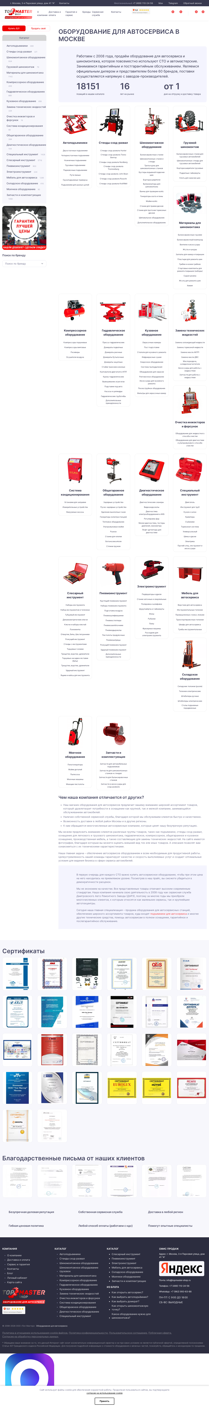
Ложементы (75, 629)
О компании (42, 13)
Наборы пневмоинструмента (113, 606)
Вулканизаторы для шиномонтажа (151, 185)
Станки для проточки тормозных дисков (151, 211)
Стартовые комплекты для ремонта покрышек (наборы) (190, 269)
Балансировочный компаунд (190, 240)
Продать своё (38, 28)
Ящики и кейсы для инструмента (75, 675)
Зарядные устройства (113, 502)
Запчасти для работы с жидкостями (189, 376)
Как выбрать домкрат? (125, 1301)
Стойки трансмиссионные (113, 367)
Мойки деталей (75, 769)
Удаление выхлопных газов (113, 512)
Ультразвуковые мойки (113, 527)
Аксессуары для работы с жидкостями (190, 369)
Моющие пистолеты (75, 784)
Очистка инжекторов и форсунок (21, 118)
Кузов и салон (190, 512)
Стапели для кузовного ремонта (151, 352)
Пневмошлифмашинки (113, 615)
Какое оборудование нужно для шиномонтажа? (131, 1316)
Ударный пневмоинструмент (113, 650)
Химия (190, 285)
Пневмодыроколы (113, 630)
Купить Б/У (14, 28)
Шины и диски (190, 536)
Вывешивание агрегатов (113, 381)
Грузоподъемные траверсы (75, 180)
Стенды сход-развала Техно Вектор (113, 156)
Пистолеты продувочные (113, 635)
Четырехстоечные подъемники (75, 155)
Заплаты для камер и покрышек (190, 254)
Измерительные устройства (75, 507)
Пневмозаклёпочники (113, 625)
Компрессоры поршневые (75, 342)
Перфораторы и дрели (151, 594)
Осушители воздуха (75, 357)
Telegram (173, 3)
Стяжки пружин (113, 546)
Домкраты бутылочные (113, 357)
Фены (151, 614)
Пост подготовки (151, 347)
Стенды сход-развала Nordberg (113, 162)
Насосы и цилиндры (113, 391)
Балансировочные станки (151, 155)
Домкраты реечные (113, 352)
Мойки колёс (151, 201)
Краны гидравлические (113, 377)
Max (161, 3)
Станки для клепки (113, 536)
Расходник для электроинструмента (151, 634)
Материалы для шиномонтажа (25, 74)
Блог (10, 1273)
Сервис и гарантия (18, 1264)
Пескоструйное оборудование (151, 388)
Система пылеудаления (151, 367)
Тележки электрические (190, 691)
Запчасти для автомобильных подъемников (113, 765)
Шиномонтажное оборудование (26, 59)
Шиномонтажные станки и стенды (151, 160)
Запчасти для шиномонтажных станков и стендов (113, 771)
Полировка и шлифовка (151, 604)
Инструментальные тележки (190, 610)
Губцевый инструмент (75, 615)
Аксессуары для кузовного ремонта (152, 382)
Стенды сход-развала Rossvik (113, 179)
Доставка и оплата (55, 13)
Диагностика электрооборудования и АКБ (151, 512)
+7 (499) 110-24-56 (143, 3)
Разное (113, 531)
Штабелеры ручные (190, 696)
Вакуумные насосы (75, 512)
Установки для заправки (75, 502)
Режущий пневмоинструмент (113, 645)
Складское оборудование (25, 183)
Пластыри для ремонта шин (189, 259)
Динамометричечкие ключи (75, 619)
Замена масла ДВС (190, 357)
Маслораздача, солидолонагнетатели (190, 362)
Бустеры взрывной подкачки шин (151, 173)
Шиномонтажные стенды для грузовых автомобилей (190, 162)
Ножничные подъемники (75, 160)
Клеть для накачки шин (189, 178)
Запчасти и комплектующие (24, 196)
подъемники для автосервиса (168, 913)
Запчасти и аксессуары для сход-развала (113, 785)
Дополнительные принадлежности (113, 401)
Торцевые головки (75, 649)
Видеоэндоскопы (151, 507)
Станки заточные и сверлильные (151, 599)
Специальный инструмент (26, 154)
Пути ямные (75, 175)
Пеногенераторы (75, 764)
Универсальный (190, 531)
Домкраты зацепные (113, 362)
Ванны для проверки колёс (152, 191)
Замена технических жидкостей (26, 108)
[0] (199, 13)
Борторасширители (151, 180)
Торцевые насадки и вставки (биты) (75, 659)
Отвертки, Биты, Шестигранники (75, 634)
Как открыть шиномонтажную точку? (130, 1307)
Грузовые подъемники (75, 165)
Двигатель (190, 502)
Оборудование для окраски (152, 372)
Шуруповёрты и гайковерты (151, 609)
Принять (104, 1401)
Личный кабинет (17, 1277)
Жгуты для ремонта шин (190, 281)
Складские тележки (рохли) (190, 686)
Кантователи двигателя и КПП (113, 372)
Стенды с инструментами (75, 644)
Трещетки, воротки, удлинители (75, 654)
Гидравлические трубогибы (113, 396)
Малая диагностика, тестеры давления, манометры (152, 524)
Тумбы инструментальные (190, 629)
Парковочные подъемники (75, 170)
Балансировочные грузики (190, 235)
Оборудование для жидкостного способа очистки (189, 434)
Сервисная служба (97, 13)
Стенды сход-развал (22, 51)
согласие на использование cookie (105, 1393)
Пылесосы (75, 774)
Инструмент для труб (190, 507)
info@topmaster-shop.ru (178, 1280)
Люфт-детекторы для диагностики (151, 531)
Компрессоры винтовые (75, 347)
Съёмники (189, 522)
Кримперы (190, 517)
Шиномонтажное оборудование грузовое (79, 1269)
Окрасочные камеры (151, 342)
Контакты (64, 3)
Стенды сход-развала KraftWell (113, 183)
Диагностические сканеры (152, 502)
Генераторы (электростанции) (113, 517)
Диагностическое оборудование (26, 146)
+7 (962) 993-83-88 (181, 1291)
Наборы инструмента (75, 605)
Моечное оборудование (23, 189)
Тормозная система (190, 527)
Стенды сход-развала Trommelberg (113, 167)
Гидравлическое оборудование (26, 93)
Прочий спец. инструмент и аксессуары (190, 547)
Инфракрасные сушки (151, 357)
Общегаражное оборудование (25, 137)
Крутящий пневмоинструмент (113, 601)
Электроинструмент (22, 171)
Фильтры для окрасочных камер (151, 393)
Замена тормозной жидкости (190, 347)
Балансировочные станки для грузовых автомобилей (190, 155)
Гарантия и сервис (71, 13)
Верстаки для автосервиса (190, 605)
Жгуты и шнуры (190, 249)
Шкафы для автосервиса (190, 624)
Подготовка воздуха (113, 610)
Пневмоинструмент (21, 165)
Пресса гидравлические (113, 342)
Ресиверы (75, 352)
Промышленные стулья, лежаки (189, 615)
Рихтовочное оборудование (151, 377)
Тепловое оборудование (113, 522)
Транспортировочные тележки (190, 619)
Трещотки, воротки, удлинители (75, 665)
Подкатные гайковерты (189, 173)
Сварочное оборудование (151, 362)
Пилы (151, 623)
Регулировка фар (151, 519)
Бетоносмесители (113, 541)
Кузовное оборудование (24, 101)
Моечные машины (75, 779)
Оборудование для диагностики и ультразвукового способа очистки (190, 443)
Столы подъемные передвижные (190, 706)
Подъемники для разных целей (75, 185)
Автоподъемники (20, 45)
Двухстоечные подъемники (75, 150)
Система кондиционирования (25, 127)
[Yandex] (181, 1268)
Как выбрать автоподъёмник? (130, 1296)
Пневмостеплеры (113, 620)
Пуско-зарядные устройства (113, 507)
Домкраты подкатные (113, 347)
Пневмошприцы (113, 640)
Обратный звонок (192, 3)
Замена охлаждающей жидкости (190, 342)
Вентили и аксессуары (190, 244)
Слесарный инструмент (24, 160)
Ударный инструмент (75, 670)
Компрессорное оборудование (25, 84)
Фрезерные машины (152, 628)
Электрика (190, 541)
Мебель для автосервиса (25, 177)
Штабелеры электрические (190, 701)
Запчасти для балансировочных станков (113, 778)
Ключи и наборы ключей (75, 624)
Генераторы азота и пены (151, 196)
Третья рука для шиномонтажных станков (151, 166)
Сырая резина (190, 276)
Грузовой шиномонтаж (23, 66)
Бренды (86, 12)
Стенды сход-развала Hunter (113, 150)
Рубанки (151, 619)
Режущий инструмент (75, 639)
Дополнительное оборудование (152, 222)
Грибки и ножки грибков (190, 264)
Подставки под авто (113, 386)
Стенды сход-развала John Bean (113, 174)
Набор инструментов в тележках (75, 610)
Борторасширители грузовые (190, 168)
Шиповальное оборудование (151, 218)
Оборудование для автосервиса (51, 1326)
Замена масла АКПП (190, 352)
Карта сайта (14, 1282)
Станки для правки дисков (151, 206)
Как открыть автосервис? (127, 1292)
